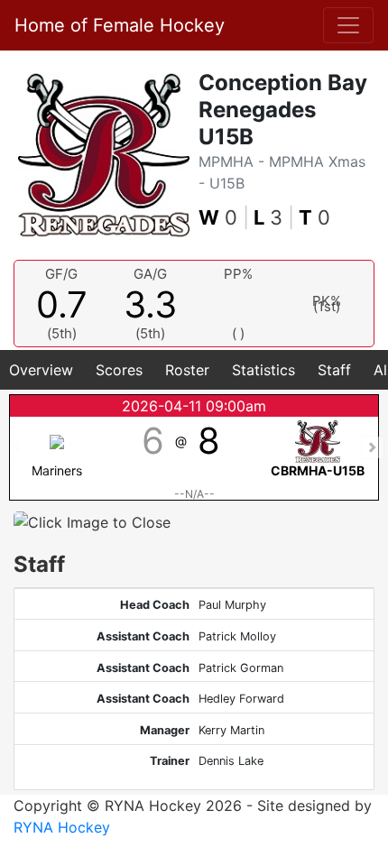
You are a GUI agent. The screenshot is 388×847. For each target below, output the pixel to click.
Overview (41, 370)
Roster (187, 370)
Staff (334, 370)
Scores (119, 370)
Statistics (263, 370)
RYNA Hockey (62, 827)
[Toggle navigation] (348, 25)
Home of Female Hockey (119, 25)
